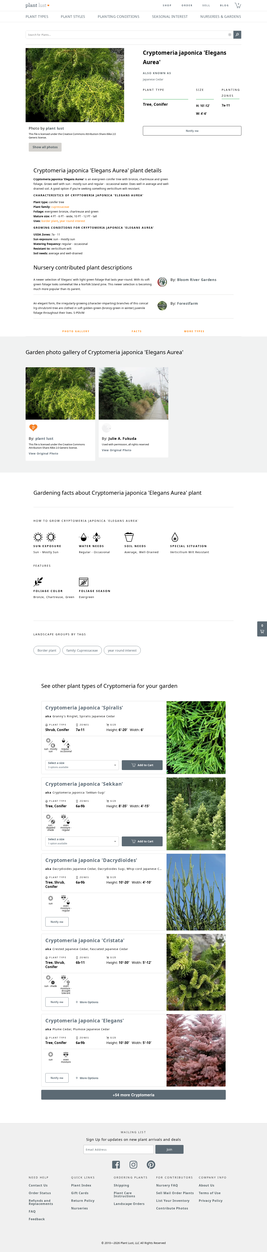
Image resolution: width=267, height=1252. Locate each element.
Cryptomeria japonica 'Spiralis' (84, 707)
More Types (194, 331)
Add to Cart (145, 765)
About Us (207, 1185)
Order (187, 5)
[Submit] (237, 35)
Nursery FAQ (167, 1185)
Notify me (192, 130)
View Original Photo (43, 453)
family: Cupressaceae (82, 650)
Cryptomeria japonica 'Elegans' (84, 1020)
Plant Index (81, 1185)
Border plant (47, 650)
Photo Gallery (76, 331)
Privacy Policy (211, 1200)
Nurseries (79, 1208)
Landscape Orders (129, 1204)
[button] (229, 35)
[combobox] (82, 765)
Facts (137, 331)
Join (169, 1149)
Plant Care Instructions (124, 1194)
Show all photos (45, 147)
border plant (49, 221)
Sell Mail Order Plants (175, 1193)
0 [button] (238, 3)
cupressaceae (60, 207)
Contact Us (38, 1185)
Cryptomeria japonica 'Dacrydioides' (91, 860)
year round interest (72, 221)
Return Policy (82, 1200)
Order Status (40, 1193)
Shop (167, 5)
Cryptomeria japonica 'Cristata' (85, 940)
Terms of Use (210, 1193)
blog (224, 5)
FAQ (32, 1211)
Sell (206, 5)
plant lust (44, 438)
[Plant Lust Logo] (37, 5)
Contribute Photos (172, 1208)
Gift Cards (80, 1193)
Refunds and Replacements (41, 1202)
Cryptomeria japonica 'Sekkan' (84, 783)
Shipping (121, 1185)
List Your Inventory (173, 1200)
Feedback (37, 1219)
